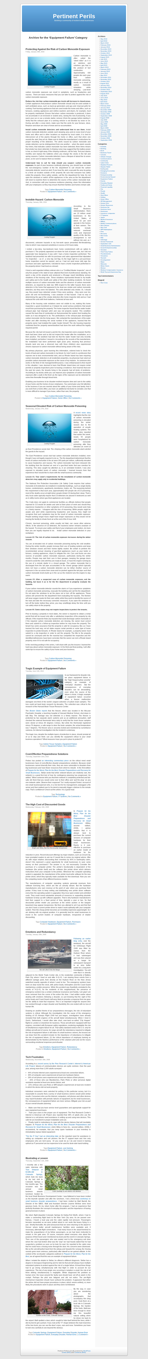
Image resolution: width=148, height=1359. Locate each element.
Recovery (104, 233)
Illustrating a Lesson (37, 1158)
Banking (103, 148)
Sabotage (104, 239)
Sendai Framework (107, 241)
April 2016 (103, 41)
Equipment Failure (55, 192)
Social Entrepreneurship (109, 248)
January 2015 (105, 71)
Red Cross (104, 235)
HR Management (106, 201)
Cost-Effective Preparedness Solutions (47, 754)
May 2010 (104, 99)
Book (102, 150)
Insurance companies (108, 213)
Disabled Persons (106, 165)
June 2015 (104, 61)
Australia (103, 146)
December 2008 (106, 134)
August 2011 (104, 83)
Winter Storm (105, 266)
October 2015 (105, 53)
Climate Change (106, 157)
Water (102, 262)
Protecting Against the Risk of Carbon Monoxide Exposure (58, 49)
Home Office (62, 398)
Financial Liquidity (106, 187)
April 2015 (103, 65)
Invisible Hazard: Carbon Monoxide (45, 199)
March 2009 (105, 128)
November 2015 (106, 51)
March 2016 (105, 43)
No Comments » (70, 192)
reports (38, 711)
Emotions (47, 1047)
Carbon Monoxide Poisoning (60, 190)
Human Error (83, 1333)
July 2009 (104, 120)
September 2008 (106, 140)
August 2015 (104, 57)
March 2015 (105, 67)
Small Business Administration (110, 246)
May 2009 (104, 124)
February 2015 (105, 69)
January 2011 (105, 85)
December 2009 (106, 110)
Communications (106, 159)
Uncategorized (105, 260)
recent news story (83, 413)
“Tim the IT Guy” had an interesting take (42, 1136)
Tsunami (103, 258)
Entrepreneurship (106, 175)
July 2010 (104, 95)
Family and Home (106, 185)
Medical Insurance (107, 219)
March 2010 (105, 103)
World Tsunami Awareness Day (111, 272)
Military (103, 221)
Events (103, 181)
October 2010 (105, 89)
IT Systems (62, 796)
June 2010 (104, 97)
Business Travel (106, 152)
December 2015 (106, 49)
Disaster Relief (105, 167)
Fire (102, 189)
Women (103, 268)
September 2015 (106, 55)
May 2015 (104, 63)
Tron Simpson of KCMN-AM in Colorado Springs (34, 1172)
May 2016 (104, 39)
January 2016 (105, 47)
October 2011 (105, 81)
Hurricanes (104, 211)
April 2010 (103, 101)
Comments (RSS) (80, 1352)
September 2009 (106, 116)
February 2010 (105, 105)
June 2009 (104, 122)
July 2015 (104, 59)
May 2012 (104, 75)
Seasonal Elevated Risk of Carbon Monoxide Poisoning (56, 406)
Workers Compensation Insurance (112, 270)
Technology (60, 794)
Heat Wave (104, 195)
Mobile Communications (108, 223)
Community (104, 161)
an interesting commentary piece (55, 761)
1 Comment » (83, 1335)
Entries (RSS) (66, 1352)
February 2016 (105, 45)
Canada (103, 154)
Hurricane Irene (106, 209)
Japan (103, 217)
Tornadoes (104, 256)
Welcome (104, 264)
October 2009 (105, 114)
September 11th (106, 243)
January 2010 (105, 108)
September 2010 (106, 91)
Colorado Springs (40, 1333)
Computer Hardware (48, 922)
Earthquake (104, 169)
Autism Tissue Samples (52, 744)
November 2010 (106, 87)
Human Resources (107, 205)
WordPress (86, 1351)
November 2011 (106, 79)
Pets (102, 231)
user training (68, 1148)
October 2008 (105, 138)
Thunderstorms (106, 254)
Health (103, 193)
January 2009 (105, 132)
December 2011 (106, 77)
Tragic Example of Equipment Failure (46, 668)
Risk (102, 237)
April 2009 (103, 126)
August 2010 (104, 93)
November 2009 (106, 112)
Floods (103, 191)
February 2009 (105, 130)
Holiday (103, 197)
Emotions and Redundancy (41, 932)
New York (104, 227)
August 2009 (104, 118)
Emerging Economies (108, 171)
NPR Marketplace (106, 229)
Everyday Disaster (70, 1333)
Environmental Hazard (108, 177)
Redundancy (72, 1047)
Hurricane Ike (105, 207)
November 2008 (106, 136)
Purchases (76, 922)
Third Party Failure (107, 252)
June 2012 (104, 73)
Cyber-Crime (105, 163)
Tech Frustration (35, 1057)
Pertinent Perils (74, 16)
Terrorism (104, 250)
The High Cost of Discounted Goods (45, 804)
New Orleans (105, 225)
